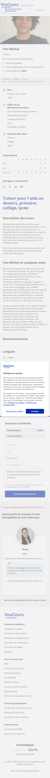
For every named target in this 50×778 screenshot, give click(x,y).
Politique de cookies (16, 402)
